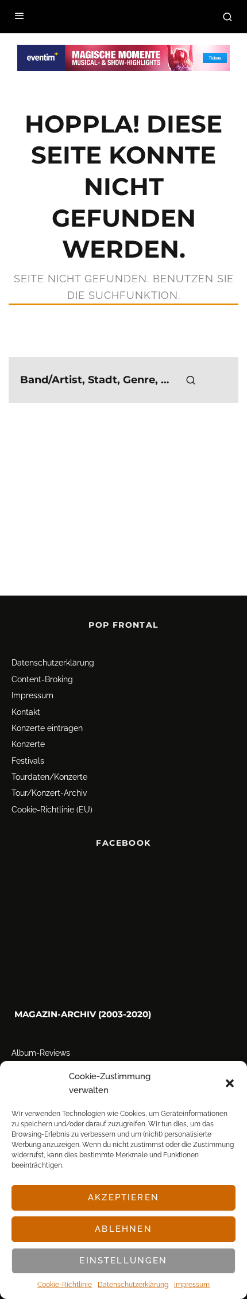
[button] (230, 1083)
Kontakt (25, 712)
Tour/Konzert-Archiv (49, 793)
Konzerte (28, 744)
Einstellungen (123, 1260)
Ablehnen (123, 1229)
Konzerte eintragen (47, 728)
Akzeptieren (123, 1197)
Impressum (192, 1285)
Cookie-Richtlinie (64, 1285)
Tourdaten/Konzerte (49, 776)
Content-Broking (42, 679)
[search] (190, 380)
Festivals (27, 760)
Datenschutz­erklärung (133, 1285)
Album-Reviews (40, 1053)
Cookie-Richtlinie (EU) (51, 809)
